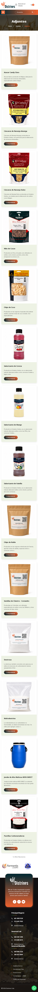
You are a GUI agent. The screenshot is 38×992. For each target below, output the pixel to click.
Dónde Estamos (18, 925)
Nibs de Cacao (9, 249)
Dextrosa (7, 660)
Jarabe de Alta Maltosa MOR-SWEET (18, 777)
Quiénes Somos (18, 966)
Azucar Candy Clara (11, 72)
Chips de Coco (9, 307)
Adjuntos (27, 26)
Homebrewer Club (18, 969)
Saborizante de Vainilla (13, 483)
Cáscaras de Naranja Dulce (14, 190)
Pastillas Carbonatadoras (14, 836)
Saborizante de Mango (13, 425)
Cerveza (18, 26)
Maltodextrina (9, 718)
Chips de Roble (10, 542)
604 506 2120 (18, 951)
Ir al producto (11, 85)
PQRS (24, 976)
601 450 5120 (18, 918)
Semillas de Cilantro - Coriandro (16, 601)
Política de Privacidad (19, 979)
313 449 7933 (18, 921)
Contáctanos (17, 976)
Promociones (17, 972)
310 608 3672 (18, 940)
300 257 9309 (18, 954)
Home (10, 26)
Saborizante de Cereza (13, 366)
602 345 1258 (18, 937)
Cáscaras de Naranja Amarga (15, 131)
